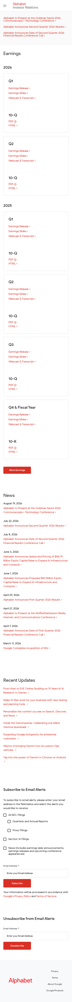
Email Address (10, 866)
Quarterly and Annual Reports (30, 821)
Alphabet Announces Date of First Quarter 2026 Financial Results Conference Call (31, 632)
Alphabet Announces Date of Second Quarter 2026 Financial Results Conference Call (33, 34)
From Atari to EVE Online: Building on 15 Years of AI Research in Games (33, 691)
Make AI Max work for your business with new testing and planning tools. (35, 702)
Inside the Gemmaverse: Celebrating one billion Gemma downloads (31, 725)
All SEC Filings (16, 815)
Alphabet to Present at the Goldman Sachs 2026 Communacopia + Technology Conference (32, 19)
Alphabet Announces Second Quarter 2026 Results (33, 26)
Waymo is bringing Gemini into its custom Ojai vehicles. (31, 748)
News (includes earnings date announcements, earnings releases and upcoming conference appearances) (36, 851)
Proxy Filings (20, 830)
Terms (55, 977)
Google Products (54, 990)
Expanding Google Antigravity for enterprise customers (29, 737)
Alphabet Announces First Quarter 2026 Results (31, 599)
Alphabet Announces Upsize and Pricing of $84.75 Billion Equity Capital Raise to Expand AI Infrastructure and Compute (35, 560)
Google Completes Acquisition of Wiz (25, 648)
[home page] (25, 7)
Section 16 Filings (18, 839)
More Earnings (17, 470)
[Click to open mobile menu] (5, 6)
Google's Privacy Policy (17, 896)
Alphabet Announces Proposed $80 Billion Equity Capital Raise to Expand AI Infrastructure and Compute (32, 582)
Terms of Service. (46, 896)
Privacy (54, 971)
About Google (55, 984)
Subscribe (17, 883)
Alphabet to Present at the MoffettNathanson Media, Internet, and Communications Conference (34, 615)
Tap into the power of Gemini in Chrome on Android (35, 760)
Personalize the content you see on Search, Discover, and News (35, 714)
